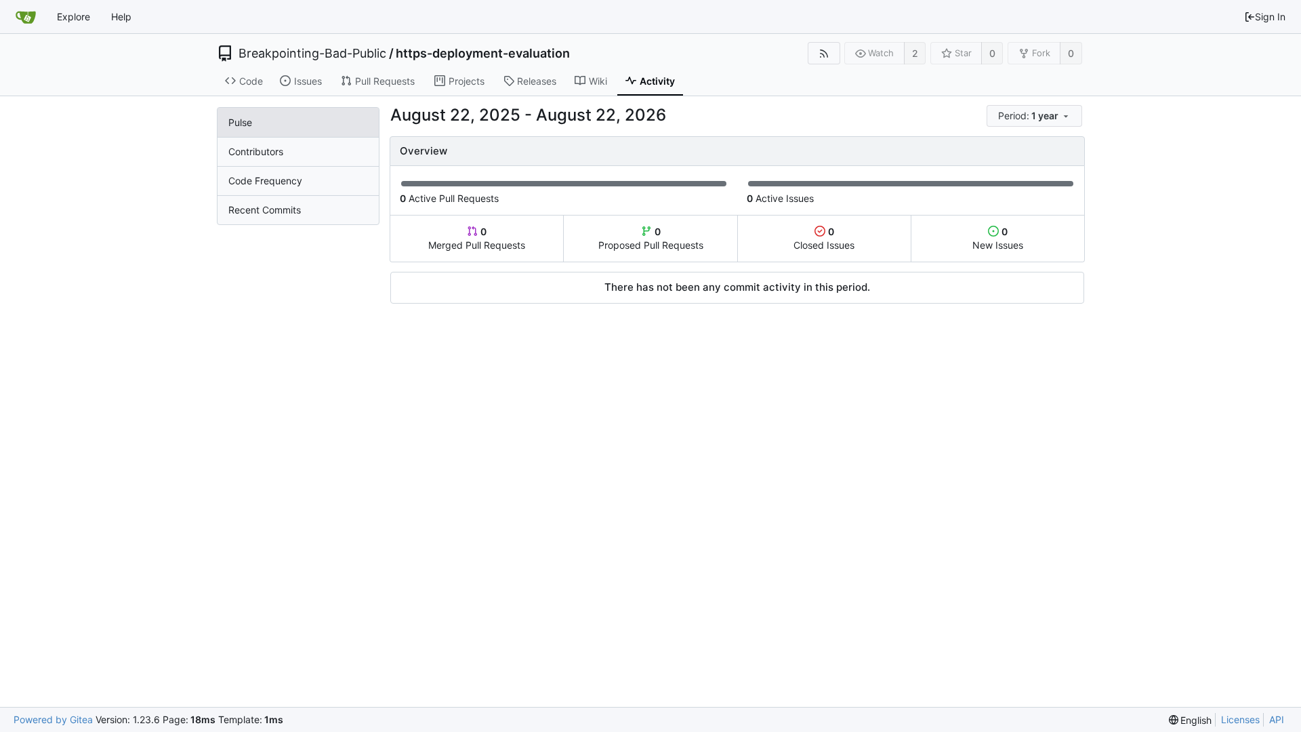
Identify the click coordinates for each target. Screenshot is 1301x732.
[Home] (26, 17)
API (1276, 719)
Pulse (240, 122)
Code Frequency (265, 180)
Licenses (1240, 719)
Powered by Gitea (53, 719)
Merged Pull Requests (476, 238)
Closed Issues (823, 238)
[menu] (1035, 116)
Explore (73, 16)
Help (121, 16)
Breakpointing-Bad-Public (312, 53)
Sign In (1270, 16)
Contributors (255, 151)
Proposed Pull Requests (650, 238)
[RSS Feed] (824, 53)
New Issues (997, 238)
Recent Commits (264, 210)
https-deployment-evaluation (483, 53)
